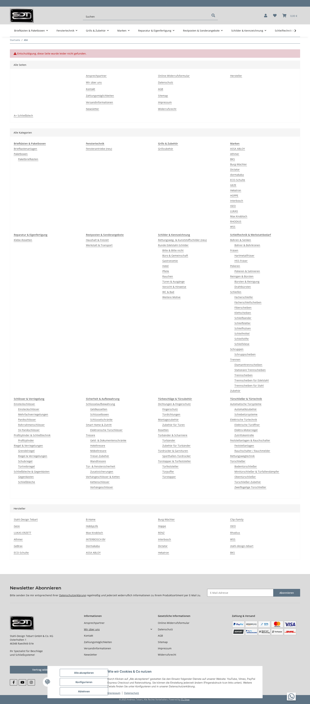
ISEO (233, 206)
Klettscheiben (242, 312)
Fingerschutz (170, 409)
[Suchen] (213, 15)
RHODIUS (235, 221)
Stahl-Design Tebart (26, 519)
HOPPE (234, 195)
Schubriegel (25, 461)
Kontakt (90, 89)
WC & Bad (168, 292)
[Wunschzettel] (275, 16)
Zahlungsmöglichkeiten (100, 95)
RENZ (161, 532)
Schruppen (236, 349)
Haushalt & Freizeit (97, 240)
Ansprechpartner (96, 75)
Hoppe (162, 526)
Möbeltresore (98, 450)
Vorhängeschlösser (101, 487)
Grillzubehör (165, 148)
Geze (17, 526)
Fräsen (234, 250)
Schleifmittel (242, 333)
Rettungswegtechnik (242, 456)
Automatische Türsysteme (245, 404)
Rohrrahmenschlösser (31, 424)
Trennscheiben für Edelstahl (251, 380)
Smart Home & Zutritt (99, 424)
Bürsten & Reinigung (246, 281)
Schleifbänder (242, 318)
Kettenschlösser (99, 482)
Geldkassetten (98, 409)
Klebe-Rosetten (23, 240)
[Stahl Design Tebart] (22, 15)
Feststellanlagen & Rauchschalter (250, 440)
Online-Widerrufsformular (174, 75)
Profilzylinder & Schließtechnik (32, 435)
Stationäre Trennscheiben (250, 370)
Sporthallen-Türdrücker (176, 456)
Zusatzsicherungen (101, 471)
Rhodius (235, 532)
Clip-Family (236, 519)
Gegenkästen (26, 476)
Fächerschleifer (243, 297)
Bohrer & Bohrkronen (247, 245)
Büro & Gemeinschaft (175, 255)
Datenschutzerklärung (72, 595)
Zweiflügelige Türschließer (250, 487)
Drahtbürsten (242, 286)
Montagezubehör (168, 419)
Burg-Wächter (238, 164)
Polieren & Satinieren (247, 271)
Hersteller (236, 75)
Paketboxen (21, 154)
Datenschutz (165, 82)
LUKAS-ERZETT (22, 532)
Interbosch (236, 200)
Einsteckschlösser (24, 404)
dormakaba (237, 174)
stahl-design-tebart (241, 546)
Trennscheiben (243, 375)
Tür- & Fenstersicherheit (100, 466)
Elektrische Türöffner (247, 424)
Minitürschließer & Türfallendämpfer (256, 471)
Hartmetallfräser (244, 255)
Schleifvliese (241, 344)
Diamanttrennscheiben (248, 364)
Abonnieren (287, 592)
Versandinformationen (99, 102)
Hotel (165, 266)
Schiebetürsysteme (245, 414)
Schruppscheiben (245, 354)
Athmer (234, 154)
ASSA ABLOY (237, 148)
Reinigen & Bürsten (241, 276)
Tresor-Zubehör (99, 456)
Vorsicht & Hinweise (174, 286)
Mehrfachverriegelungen (33, 414)
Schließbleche (26, 482)
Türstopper (169, 476)
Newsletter (92, 109)
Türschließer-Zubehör (247, 482)
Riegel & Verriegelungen (28, 445)
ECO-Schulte (237, 180)
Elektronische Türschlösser (106, 430)
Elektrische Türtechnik (243, 419)
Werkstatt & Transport (99, 245)
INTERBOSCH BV (95, 539)
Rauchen (167, 276)
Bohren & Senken (240, 240)
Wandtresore (98, 461)
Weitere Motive (171, 297)
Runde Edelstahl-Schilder (173, 245)
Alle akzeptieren (84, 672)
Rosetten (163, 430)
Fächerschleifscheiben (247, 302)
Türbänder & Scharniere (172, 435)
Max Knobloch (238, 216)
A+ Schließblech (23, 115)
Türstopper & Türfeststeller (174, 461)
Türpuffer (168, 471)
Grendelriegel (26, 450)
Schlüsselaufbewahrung (100, 404)
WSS (232, 226)
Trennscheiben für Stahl (249, 385)
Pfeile (165, 271)
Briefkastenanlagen (25, 148)
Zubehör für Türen (173, 424)
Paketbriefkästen (28, 159)
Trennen (235, 359)
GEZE (233, 185)
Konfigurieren (84, 682)
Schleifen (235, 292)
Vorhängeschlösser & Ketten (103, 476)
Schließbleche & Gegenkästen (32, 471)
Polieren (235, 266)
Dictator (235, 169)
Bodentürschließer (245, 466)
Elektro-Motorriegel (246, 430)
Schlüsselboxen (99, 414)
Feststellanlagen (244, 445)
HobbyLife (92, 526)
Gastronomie (170, 260)
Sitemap (163, 95)
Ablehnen (84, 691)
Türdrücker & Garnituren (173, 450)
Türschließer (237, 461)
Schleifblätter (242, 323)
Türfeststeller (170, 466)
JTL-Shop (185, 699)
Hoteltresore (97, 445)
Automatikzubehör (245, 409)
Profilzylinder (26, 440)
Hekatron (235, 190)
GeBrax (18, 546)
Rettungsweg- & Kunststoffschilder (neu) (182, 240)
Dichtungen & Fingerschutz (174, 404)
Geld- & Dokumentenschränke (108, 440)
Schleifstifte (241, 338)
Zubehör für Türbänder (176, 445)
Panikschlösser (27, 419)
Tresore (90, 435)
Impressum (165, 102)
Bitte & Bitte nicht (173, 250)
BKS (232, 159)
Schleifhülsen (242, 328)
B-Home (90, 519)
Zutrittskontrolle (244, 435)
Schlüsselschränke (101, 419)
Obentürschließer (245, 476)
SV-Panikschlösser (29, 430)
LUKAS (234, 211)
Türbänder (168, 440)
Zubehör (235, 390)
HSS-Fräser (241, 260)
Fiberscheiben (243, 307)
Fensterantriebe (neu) (99, 148)
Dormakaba (93, 546)
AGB (160, 89)
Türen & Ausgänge (173, 281)
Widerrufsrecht (167, 109)
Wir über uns (94, 82)
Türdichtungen (171, 414)
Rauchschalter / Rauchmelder (252, 450)
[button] (265, 16)
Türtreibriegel (26, 466)
